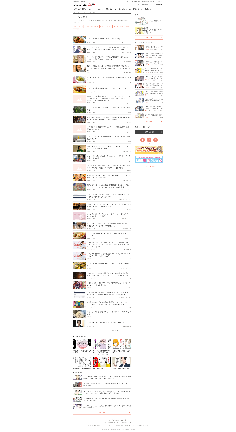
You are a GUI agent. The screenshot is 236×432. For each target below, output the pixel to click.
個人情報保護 (119, 425)
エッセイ (128, 9)
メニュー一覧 (159, 1)
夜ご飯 (116, 26)
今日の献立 (94, 26)
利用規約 (97, 425)
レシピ (135, 1)
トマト (81, 26)
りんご (76, 29)
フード (95, 9)
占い (149, 1)
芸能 (75, 26)
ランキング (113, 9)
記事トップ (77, 9)
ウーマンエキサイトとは (111, 422)
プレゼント (153, 1)
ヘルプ (130, 422)
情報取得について (130, 425)
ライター (140, 9)
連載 (123, 9)
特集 (119, 9)
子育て (127, 1)
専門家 (135, 9)
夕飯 (121, 26)
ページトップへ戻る (149, 167)
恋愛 (107, 9)
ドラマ (87, 26)
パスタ (127, 26)
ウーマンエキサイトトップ (144, 4)
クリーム (109, 26)
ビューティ (140, 1)
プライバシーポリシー (107, 425)
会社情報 (90, 425)
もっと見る (102, 412)
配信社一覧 (148, 9)
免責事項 (139, 425)
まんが (145, 1)
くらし (131, 1)
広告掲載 (145, 425)
